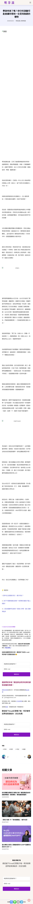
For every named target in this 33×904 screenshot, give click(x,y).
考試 (17, 749)
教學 (11, 749)
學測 (4, 749)
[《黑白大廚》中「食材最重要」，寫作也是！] (16, 809)
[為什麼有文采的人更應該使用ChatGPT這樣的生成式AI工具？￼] (16, 834)
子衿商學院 (19, 701)
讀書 (23, 749)
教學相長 (23, 21)
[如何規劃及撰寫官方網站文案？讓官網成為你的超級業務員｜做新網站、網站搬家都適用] (16, 781)
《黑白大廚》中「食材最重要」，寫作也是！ (15, 820)
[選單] (30, 2)
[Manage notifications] (29, 900)
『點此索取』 (7, 647)
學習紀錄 (18, 21)
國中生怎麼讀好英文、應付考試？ (13, 595)
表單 (7, 707)
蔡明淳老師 (5, 690)
